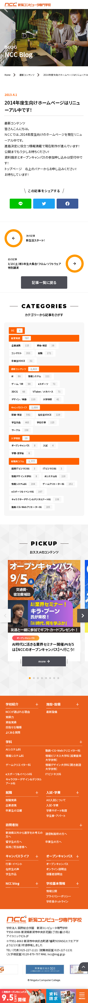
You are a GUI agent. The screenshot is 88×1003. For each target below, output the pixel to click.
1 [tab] (30, 678)
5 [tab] (46, 678)
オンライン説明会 (56, 869)
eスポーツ (46, 384)
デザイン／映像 (23, 399)
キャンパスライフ (24, 407)
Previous (5, 615)
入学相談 (19, 438)
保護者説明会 (54, 874)
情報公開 (51, 891)
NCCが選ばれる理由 (18, 712)
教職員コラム (23, 461)
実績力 (10, 717)
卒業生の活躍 (14, 810)
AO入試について (56, 800)
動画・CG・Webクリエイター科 (62, 750)
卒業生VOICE (22, 360)
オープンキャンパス (23, 445)
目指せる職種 (14, 727)
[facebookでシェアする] (67, 204)
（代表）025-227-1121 (25, 950)
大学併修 (51, 399)
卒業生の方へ (53, 841)
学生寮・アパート (55, 815)
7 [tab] (54, 678)
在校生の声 (12, 869)
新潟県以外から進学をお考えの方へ (24, 835)
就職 (44, 353)
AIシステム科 (55, 476)
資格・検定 (45, 345)
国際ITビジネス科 (23, 468)
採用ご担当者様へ (16, 847)
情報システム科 (23, 484)
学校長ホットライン (57, 901)
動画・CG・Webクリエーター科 (31, 507)
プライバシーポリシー (58, 896)
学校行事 (45, 422)
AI (16, 376)
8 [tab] (58, 678)
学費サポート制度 (56, 810)
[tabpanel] (44, 613)
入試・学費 (52, 805)
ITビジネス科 (52, 468)
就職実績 (11, 800)
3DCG (18, 391)
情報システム (38, 376)
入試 (48, 445)
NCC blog (12, 883)
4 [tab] (42, 678)
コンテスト (21, 353)
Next (82, 615)
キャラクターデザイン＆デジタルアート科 (35, 499)
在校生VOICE (49, 414)
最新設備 (51, 712)
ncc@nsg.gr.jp (56, 954)
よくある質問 (13, 732)
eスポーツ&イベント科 (19, 774)
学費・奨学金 (21, 453)
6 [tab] (50, 678)
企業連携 (20, 345)
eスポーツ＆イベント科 (27, 491)
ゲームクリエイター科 (18, 765)
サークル (20, 430)
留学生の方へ (14, 841)
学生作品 (20, 422)
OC (15, 330)
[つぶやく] (44, 204)
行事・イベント (14, 864)
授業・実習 (21, 414)
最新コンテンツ (24, 369)
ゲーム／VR (21, 384)
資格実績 (11, 722)
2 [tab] (34, 678)
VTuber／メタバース (46, 391)
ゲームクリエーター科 (58, 484)
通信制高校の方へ (56, 834)
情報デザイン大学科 (24, 476)
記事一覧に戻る (44, 282)
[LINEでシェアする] (20, 204)
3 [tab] (38, 678)
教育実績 (20, 338)
